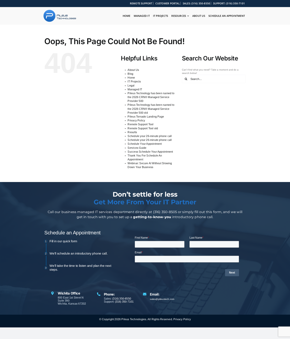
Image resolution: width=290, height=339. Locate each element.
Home (131, 77)
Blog (130, 73)
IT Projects (134, 81)
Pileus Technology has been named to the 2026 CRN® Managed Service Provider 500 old (151, 108)
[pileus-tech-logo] (59, 10)
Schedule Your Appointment (145, 143)
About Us (133, 70)
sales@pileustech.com (162, 299)
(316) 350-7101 (124, 301)
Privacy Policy (136, 120)
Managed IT (135, 89)
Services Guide (137, 147)
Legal (131, 85)
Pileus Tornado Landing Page (146, 116)
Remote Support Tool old (143, 128)
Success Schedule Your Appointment (150, 151)
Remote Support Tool (140, 124)
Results (132, 132)
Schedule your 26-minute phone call (150, 136)
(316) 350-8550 (121, 298)
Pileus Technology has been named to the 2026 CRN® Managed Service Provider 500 (151, 97)
